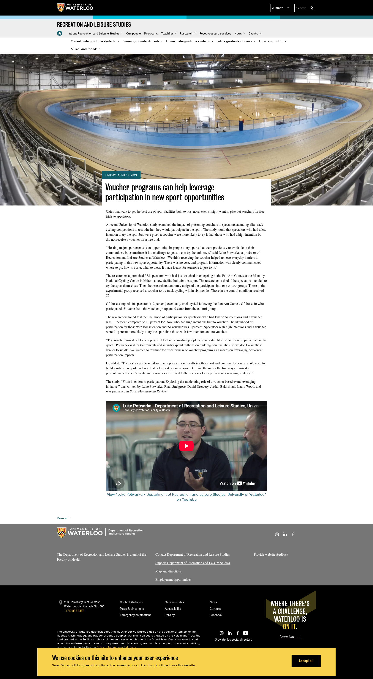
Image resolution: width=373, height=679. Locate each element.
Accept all (306, 661)
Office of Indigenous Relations (116, 647)
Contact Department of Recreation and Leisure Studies (192, 554)
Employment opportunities (173, 579)
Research (63, 518)
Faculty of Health (69, 559)
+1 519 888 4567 (74, 611)
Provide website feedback (271, 554)
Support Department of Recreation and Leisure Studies (192, 562)
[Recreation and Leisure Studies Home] (59, 33)
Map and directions (168, 571)
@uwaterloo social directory (233, 639)
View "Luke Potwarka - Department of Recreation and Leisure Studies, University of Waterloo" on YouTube (186, 497)
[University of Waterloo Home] (75, 7)
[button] (280, 8)
